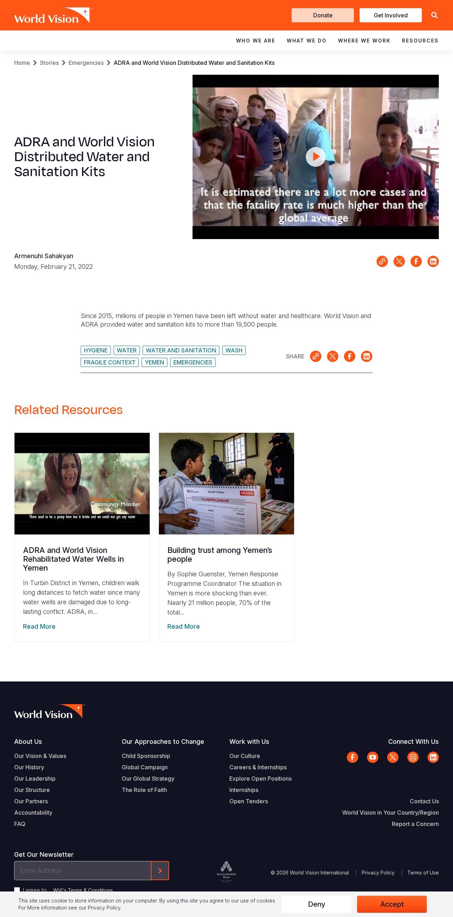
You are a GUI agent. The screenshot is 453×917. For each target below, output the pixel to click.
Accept (392, 904)
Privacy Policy (378, 873)
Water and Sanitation (181, 350)
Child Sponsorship (146, 755)
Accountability (33, 812)
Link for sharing (382, 261)
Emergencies (86, 62)
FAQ (19, 823)
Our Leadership (35, 778)
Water (127, 350)
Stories (49, 62)
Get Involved (391, 15)
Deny (316, 904)
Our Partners (31, 801)
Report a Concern (415, 823)
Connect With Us (413, 741)
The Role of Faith (144, 789)
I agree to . (68, 890)
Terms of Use (423, 873)
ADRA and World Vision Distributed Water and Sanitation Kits (194, 62)
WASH (233, 350)
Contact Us (424, 801)
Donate (323, 15)
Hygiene (96, 350)
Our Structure (32, 789)
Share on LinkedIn (433, 261)
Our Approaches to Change (163, 741)
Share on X (399, 261)
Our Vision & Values (40, 755)
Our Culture (244, 755)
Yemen (154, 362)
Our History (29, 767)
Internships (243, 789)
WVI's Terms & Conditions (83, 890)
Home (22, 62)
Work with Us (249, 741)
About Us (28, 741)
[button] (434, 15)
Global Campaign (145, 767)
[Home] (43, 15)
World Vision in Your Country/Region (390, 812)
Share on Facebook (416, 261)
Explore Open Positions (260, 778)
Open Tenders (248, 801)
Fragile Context (110, 362)
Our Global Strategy (148, 778)
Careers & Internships (258, 767)
